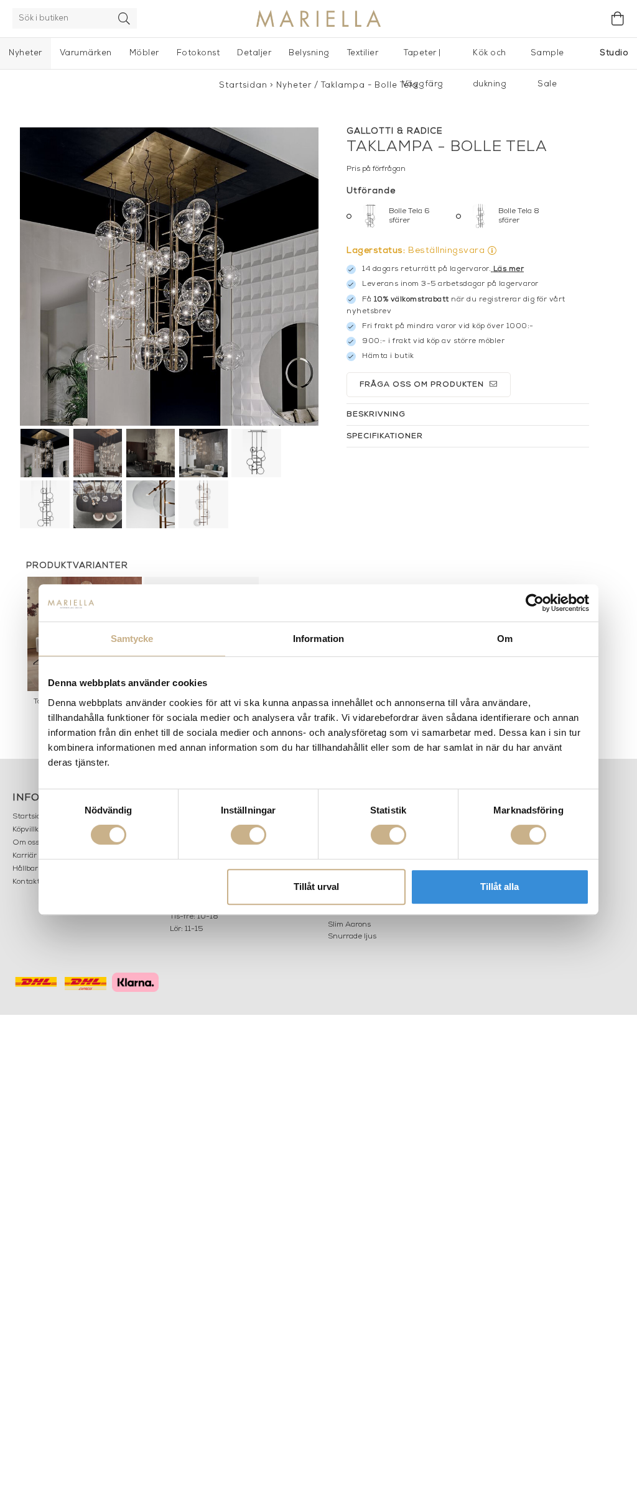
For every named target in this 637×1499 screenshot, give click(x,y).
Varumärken (86, 53)
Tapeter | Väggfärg (423, 59)
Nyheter (25, 53)
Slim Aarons (349, 924)
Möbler (144, 53)
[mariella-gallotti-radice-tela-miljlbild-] (169, 276)
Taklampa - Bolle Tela (369, 85)
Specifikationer (384, 436)
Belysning (309, 53)
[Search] (124, 18)
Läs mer (508, 269)
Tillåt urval (316, 886)
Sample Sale (547, 59)
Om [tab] (505, 638)
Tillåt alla (499, 886)
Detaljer (254, 53)
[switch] (248, 835)
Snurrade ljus (352, 936)
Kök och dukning (490, 59)
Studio (614, 53)
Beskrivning (376, 414)
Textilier (363, 53)
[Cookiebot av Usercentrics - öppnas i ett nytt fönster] (534, 603)
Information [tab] (318, 638)
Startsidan (243, 85)
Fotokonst (198, 53)
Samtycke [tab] (132, 638)
